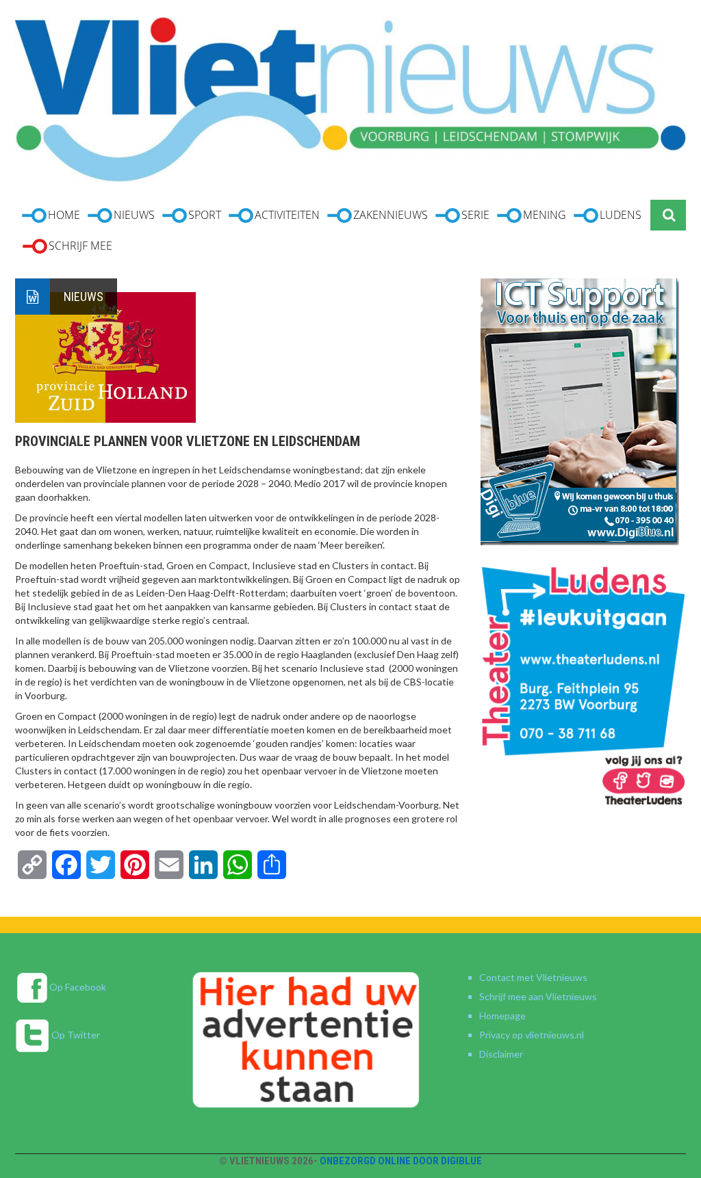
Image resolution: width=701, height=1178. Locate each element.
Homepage (502, 1015)
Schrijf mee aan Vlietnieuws (538, 996)
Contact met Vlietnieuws (533, 977)
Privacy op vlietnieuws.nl (531, 1034)
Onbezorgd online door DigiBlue (401, 1161)
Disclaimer (501, 1054)
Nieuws (83, 296)
